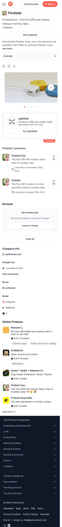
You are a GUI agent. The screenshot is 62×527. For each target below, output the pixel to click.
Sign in (51, 4)
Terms (40, 508)
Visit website (30, 34)
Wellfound (10, 307)
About (26, 508)
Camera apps (19, 343)
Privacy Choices (30, 514)
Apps (18, 508)
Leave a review (30, 225)
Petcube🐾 (17, 327)
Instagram (10, 302)
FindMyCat (17, 350)
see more (7, 48)
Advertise (44, 514)
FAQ (33, 508)
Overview (8, 56)
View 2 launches (10, 274)
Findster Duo (19, 155)
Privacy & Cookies (11, 514)
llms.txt (6, 520)
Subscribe (32, 4)
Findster (16, 180)
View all (30, 238)
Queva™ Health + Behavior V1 (27, 370)
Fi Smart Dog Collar (21, 397)
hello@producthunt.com (35, 520)
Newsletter (8, 508)
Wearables (18, 363)
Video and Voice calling (43, 343)
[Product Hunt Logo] (10, 4)
